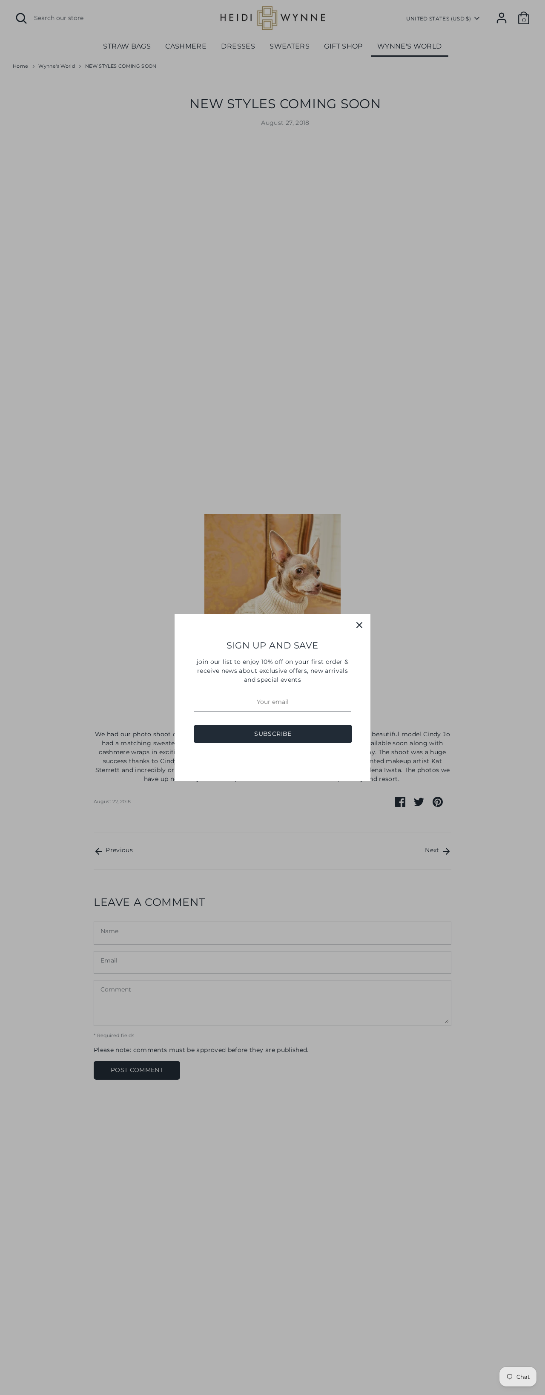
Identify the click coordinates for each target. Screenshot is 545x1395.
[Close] (359, 625)
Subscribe (272, 734)
